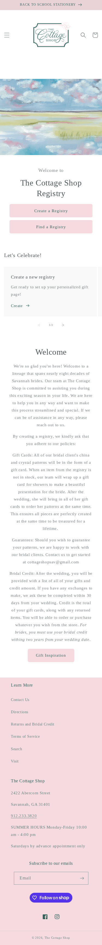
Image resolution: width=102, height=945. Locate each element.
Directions (19, 712)
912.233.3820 (24, 816)
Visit (15, 761)
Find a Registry (51, 227)
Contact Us (20, 700)
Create (17, 306)
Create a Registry (51, 211)
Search (16, 749)
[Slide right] (63, 325)
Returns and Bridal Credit (32, 724)
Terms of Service (25, 736)
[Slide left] (39, 325)
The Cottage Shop (57, 937)
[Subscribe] (82, 878)
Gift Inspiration (51, 655)
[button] (7, 35)
